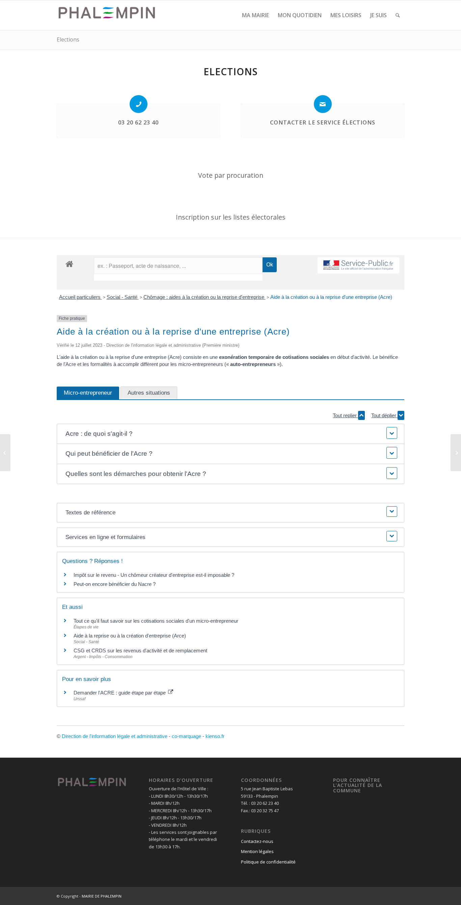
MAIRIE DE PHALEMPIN (101, 896)
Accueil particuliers (80, 297)
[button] (230, 434)
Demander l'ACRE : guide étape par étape (120, 693)
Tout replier (345, 415)
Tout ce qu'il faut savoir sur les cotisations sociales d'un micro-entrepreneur (156, 621)
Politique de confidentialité (268, 862)
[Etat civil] (456, 452)
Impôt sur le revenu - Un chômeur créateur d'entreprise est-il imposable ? (154, 575)
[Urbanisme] (5, 452)
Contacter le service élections (322, 122)
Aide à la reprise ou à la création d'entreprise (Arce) (130, 636)
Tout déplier (384, 415)
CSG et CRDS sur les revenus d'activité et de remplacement (140, 650)
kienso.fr (215, 736)
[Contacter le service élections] (323, 104)
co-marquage (186, 736)
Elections (68, 39)
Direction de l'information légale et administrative (114, 736)
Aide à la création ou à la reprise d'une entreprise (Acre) (331, 297)
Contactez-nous (257, 841)
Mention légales (257, 851)
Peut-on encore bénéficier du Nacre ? (115, 584)
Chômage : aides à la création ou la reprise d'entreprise (204, 297)
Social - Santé (123, 297)
